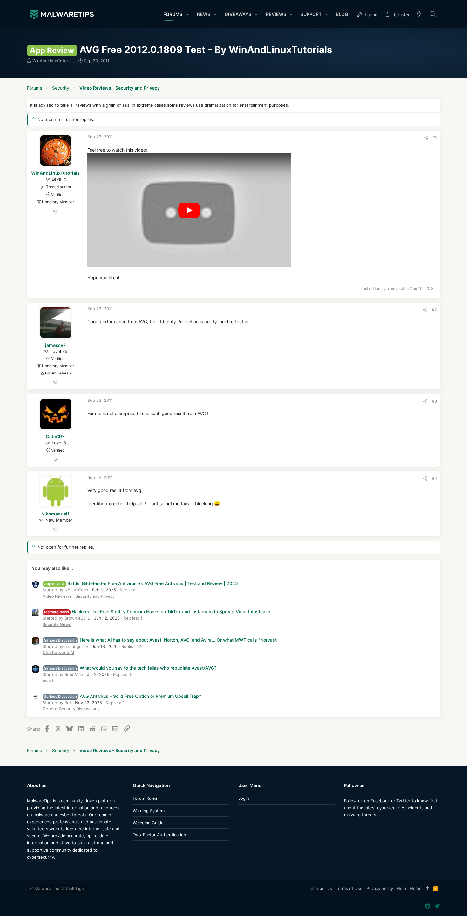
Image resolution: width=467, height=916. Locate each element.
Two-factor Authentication (159, 834)
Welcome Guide (148, 822)
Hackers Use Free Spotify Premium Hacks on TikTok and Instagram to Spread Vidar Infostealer (157, 611)
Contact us (321, 888)
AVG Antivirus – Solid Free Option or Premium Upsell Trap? (122, 696)
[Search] (433, 14)
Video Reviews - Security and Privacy (79, 596)
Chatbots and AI (58, 652)
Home (416, 888)
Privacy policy (379, 888)
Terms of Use (349, 888)
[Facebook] (347, 827)
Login (243, 798)
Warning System (149, 810)
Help (401, 888)
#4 (434, 478)
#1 (434, 137)
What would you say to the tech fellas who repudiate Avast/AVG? (130, 667)
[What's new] (419, 14)
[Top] (427, 889)
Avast (48, 680)
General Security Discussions (71, 708)
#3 (434, 401)
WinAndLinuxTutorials (53, 60)
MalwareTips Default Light (59, 888)
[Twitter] (356, 827)
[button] (187, 14)
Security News (57, 624)
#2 (434, 309)
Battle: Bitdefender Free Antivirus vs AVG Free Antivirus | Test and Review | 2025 (141, 583)
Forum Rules (145, 798)
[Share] (426, 138)
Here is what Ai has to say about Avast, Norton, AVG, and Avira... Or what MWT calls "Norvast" (161, 640)
